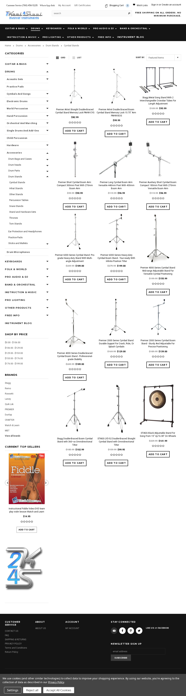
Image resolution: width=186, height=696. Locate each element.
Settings (12, 690)
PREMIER (9, 409)
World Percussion (17, 108)
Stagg (8, 383)
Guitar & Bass (15, 28)
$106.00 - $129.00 (14, 348)
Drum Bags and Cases (20, 158)
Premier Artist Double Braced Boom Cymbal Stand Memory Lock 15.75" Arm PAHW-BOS (116, 112)
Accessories (34, 45)
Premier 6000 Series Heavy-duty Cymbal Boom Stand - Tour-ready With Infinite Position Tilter (116, 258)
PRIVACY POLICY (13, 643)
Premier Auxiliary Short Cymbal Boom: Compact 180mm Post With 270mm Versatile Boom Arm (158, 185)
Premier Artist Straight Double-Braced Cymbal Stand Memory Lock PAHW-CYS (74, 111)
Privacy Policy (56, 682)
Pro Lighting (52, 37)
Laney (8, 399)
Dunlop (8, 414)
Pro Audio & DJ (103, 28)
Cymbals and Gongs (19, 93)
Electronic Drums (17, 101)
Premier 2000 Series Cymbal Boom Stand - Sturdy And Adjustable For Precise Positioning (158, 343)
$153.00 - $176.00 (14, 358)
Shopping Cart (118, 5)
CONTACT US (11, 631)
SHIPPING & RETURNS (15, 639)
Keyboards (54, 28)
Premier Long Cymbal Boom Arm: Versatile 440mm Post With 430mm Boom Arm (116, 185)
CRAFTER (9, 420)
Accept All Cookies (58, 690)
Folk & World (77, 28)
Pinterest (131, 630)
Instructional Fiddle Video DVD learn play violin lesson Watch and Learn (27, 510)
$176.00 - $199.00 (14, 363)
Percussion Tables (18, 200)
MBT (7, 430)
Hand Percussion (17, 116)
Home (8, 45)
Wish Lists (142, 5)
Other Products (79, 37)
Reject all (32, 690)
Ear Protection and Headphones (25, 231)
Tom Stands (15, 223)
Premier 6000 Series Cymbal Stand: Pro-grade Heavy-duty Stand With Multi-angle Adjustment (75, 258)
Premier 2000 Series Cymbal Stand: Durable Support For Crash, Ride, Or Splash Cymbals (116, 343)
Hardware (13, 145)
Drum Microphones (18, 252)
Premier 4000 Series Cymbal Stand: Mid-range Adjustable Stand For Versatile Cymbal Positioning (158, 270)
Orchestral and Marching (22, 123)
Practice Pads (15, 86)
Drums (35, 28)
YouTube (114, 630)
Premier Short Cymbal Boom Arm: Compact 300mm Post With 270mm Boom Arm (75, 185)
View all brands (12, 436)
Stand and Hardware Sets (22, 212)
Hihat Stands (16, 188)
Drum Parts (14, 170)
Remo (8, 388)
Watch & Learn (12, 425)
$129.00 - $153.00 (14, 353)
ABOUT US (40, 628)
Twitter (139, 630)
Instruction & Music (22, 37)
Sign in (154, 4)
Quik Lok (9, 404)
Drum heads (14, 164)
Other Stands (16, 194)
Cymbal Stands (17, 182)
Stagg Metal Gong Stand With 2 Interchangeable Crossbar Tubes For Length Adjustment (158, 100)
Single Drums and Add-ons (23, 130)
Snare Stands (16, 206)
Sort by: (140, 57)
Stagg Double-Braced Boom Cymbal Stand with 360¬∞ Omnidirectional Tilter (75, 441)
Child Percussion (17, 138)
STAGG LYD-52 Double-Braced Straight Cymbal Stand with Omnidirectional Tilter (116, 441)
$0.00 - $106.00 (12, 342)
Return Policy (11, 652)
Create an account (171, 4)
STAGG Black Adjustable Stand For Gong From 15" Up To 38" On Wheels (158, 434)
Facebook (122, 630)
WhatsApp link (47, 5)
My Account (64, 5)
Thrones (13, 217)
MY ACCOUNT (72, 628)
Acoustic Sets (15, 79)
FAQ (7, 635)
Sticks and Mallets (18, 243)
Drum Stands (52, 45)
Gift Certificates (82, 5)
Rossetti (9, 393)
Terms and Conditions (16, 648)
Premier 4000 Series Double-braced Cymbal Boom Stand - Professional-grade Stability (74, 356)
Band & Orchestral (133, 28)
